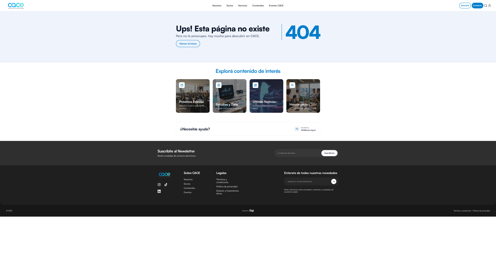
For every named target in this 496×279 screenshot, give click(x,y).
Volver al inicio (188, 43)
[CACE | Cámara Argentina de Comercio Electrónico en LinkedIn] (159, 191)
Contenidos (189, 188)
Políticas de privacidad (481, 211)
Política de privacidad (226, 186)
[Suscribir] (333, 181)
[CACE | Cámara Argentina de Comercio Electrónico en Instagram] (159, 184)
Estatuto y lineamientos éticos (227, 192)
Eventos (187, 192)
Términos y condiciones (222, 180)
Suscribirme (329, 153)
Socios (187, 183)
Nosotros (188, 179)
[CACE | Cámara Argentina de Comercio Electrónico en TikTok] (165, 184)
